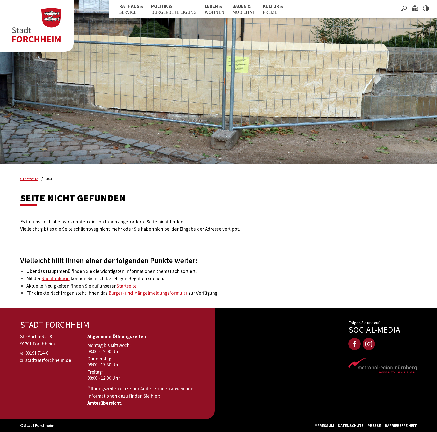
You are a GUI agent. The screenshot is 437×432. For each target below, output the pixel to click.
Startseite (127, 286)
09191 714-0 (36, 353)
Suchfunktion (56, 278)
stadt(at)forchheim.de (48, 360)
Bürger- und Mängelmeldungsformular (147, 293)
